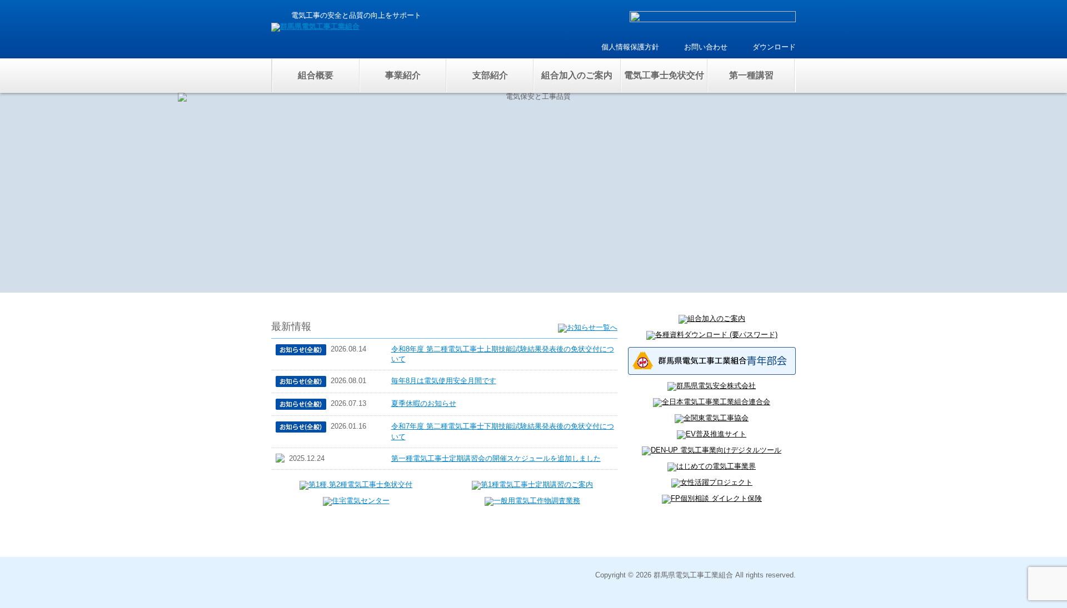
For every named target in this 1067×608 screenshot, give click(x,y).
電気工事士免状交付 (664, 75)
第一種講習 (751, 75)
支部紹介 (490, 75)
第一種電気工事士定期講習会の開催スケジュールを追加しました (496, 458)
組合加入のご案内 (576, 75)
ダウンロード (774, 47)
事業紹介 (403, 75)
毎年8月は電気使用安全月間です (443, 380)
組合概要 (315, 75)
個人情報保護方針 (630, 47)
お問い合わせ (705, 47)
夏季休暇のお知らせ (423, 403)
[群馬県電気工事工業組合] (315, 26)
